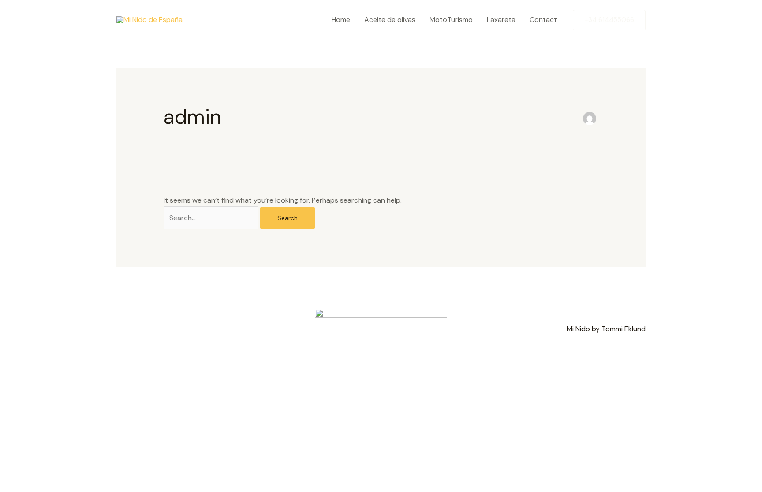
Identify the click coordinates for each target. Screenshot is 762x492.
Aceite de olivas (389, 19)
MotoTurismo (451, 19)
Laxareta (501, 19)
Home (341, 19)
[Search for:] (212, 217)
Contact (543, 19)
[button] (609, 20)
